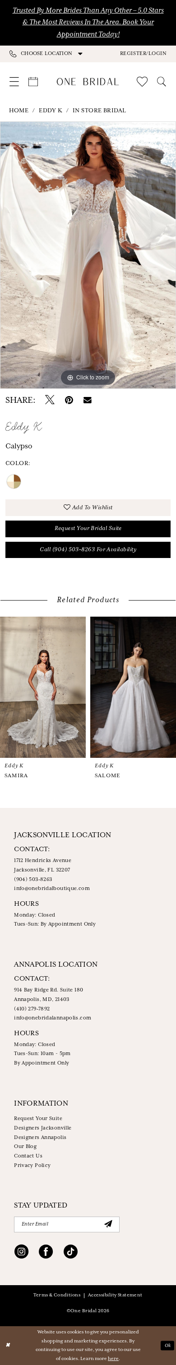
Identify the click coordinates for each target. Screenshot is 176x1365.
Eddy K (50, 110)
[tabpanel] (88, 255)
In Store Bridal (99, 110)
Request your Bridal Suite (88, 528)
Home (19, 110)
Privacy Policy (32, 1165)
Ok (168, 1345)
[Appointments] (32, 82)
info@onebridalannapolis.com (52, 1018)
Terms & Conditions (56, 1295)
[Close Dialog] (8, 1345)
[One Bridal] (88, 81)
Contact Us (28, 1156)
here (113, 1358)
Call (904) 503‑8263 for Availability (88, 549)
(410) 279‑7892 (32, 1009)
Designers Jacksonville (42, 1128)
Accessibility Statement (115, 1295)
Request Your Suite (38, 1118)
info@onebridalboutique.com (52, 888)
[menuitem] (48, 54)
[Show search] (162, 82)
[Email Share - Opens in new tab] (87, 401)
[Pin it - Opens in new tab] (69, 400)
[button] (143, 53)
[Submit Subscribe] (108, 1224)
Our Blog (25, 1146)
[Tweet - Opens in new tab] (50, 401)
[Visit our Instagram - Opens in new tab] (21, 1253)
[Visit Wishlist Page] (142, 81)
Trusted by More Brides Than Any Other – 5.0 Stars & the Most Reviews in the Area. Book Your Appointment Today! (88, 22)
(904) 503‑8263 (33, 879)
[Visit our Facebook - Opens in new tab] (45, 1253)
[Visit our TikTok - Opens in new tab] (70, 1253)
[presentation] (43, 687)
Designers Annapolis (40, 1137)
